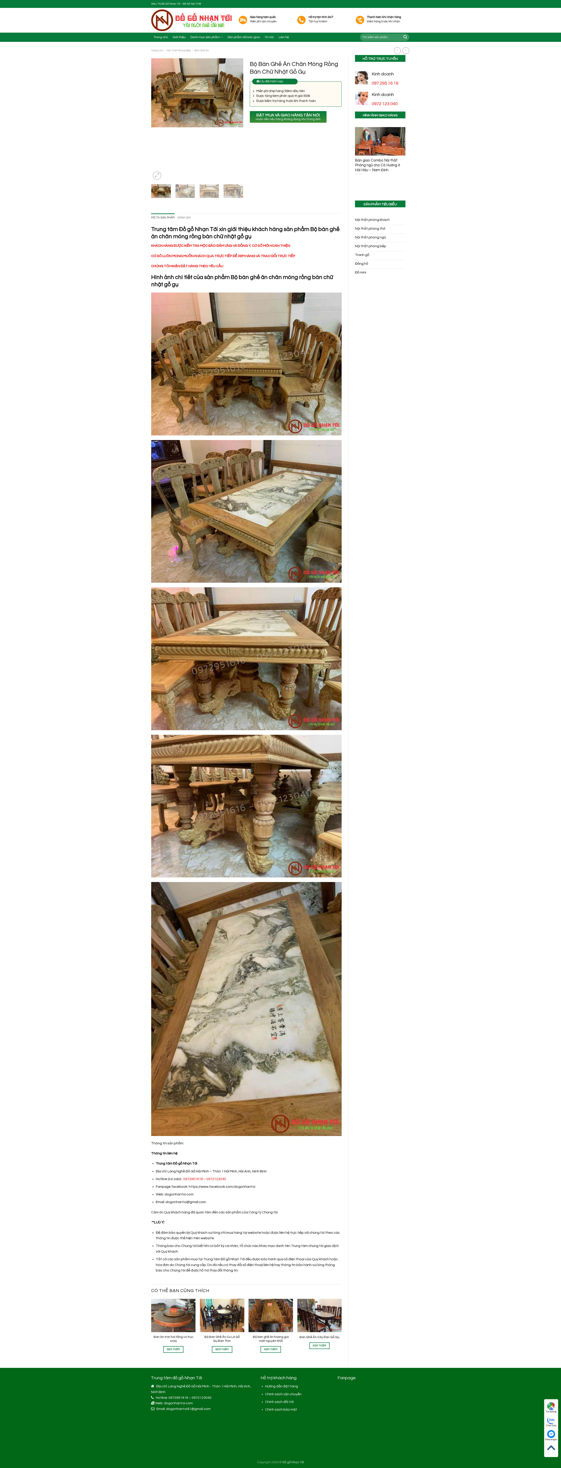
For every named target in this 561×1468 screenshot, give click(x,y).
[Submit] (405, 37)
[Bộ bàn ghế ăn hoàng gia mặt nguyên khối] (271, 1315)
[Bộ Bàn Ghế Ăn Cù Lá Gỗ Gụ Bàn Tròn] (222, 1315)
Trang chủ (161, 37)
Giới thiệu (179, 37)
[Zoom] (157, 175)
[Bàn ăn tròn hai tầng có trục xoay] (173, 1315)
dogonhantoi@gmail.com (185, 1202)
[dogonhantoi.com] (191, 20)
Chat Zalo (551, 1425)
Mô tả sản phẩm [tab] (163, 217)
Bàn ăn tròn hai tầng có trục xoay (173, 1339)
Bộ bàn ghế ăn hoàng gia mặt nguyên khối (271, 1339)
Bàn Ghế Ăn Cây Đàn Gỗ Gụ (319, 1337)
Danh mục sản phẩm (205, 37)
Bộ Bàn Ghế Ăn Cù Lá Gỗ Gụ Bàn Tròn (222, 1339)
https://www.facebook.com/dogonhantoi (222, 1186)
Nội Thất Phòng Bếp (179, 50)
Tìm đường (551, 1412)
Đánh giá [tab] (184, 217)
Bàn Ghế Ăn (201, 50)
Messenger (551, 1439)
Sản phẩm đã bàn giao (243, 37)
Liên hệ (284, 37)
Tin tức (269, 37)
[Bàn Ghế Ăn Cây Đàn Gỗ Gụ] (319, 1315)
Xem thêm (173, 1349)
